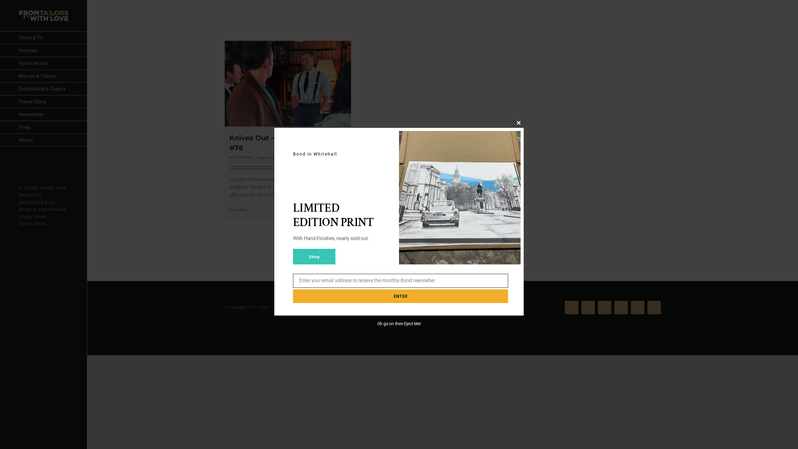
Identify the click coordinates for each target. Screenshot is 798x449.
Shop (314, 256)
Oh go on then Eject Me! (399, 323)
